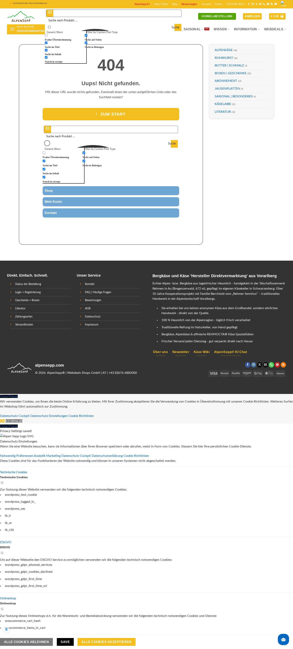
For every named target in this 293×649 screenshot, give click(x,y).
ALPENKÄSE (224, 50)
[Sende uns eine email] (260, 4)
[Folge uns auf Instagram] (253, 4)
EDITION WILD (236, 4)
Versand (206, 4)
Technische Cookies (13, 472)
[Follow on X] (256, 4)
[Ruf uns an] (264, 4)
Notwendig (8, 455)
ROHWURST (224, 57)
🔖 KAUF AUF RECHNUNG (24, 3)
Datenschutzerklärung (107, 455)
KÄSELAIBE (223, 104)
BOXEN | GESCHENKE (231, 73)
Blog (174, 4)
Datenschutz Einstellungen (49, 415)
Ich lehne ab (14, 420)
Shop (49, 190)
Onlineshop (8, 598)
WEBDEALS (273, 29)
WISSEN (220, 29)
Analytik (40, 455)
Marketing (53, 455)
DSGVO (5, 542)
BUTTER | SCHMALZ (229, 65)
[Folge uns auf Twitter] (103, 224)
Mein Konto (53, 201)
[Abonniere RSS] (271, 4)
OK (2, 420)
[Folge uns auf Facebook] (249, 4)
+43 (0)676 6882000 (123, 372)
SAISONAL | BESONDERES (234, 96)
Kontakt (51, 213)
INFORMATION (245, 29)
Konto (218, 4)
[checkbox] (65, 37)
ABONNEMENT (226, 80)
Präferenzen (25, 455)
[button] (277, 16)
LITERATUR (223, 111)
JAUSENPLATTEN (227, 88)
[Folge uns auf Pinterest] (268, 4)
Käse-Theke (161, 4)
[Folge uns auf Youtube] (275, 4)
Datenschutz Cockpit (14, 415)
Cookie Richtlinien (81, 415)
